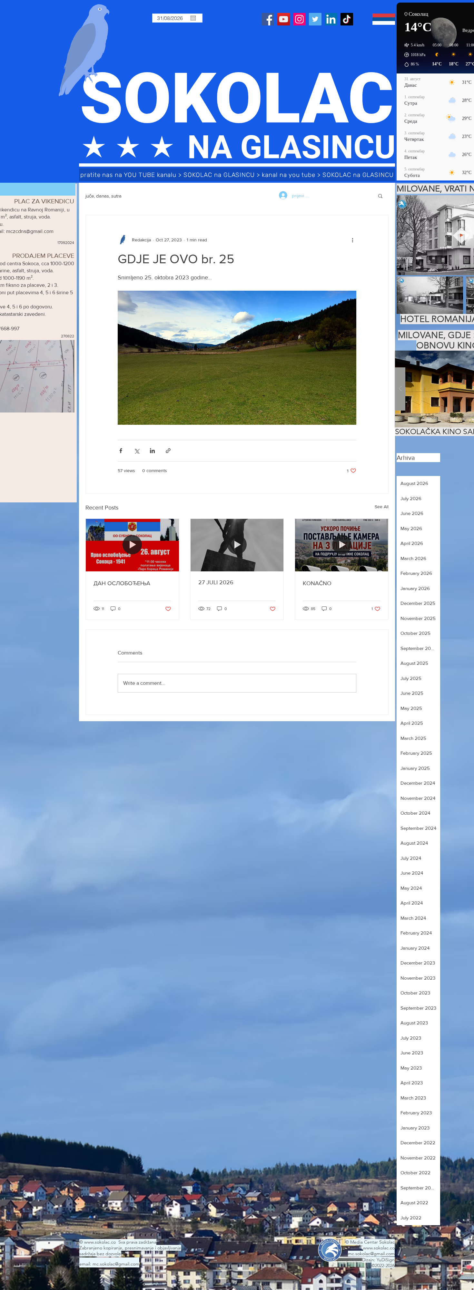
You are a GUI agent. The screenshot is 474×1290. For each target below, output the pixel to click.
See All (382, 506)
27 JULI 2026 (215, 582)
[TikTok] (347, 19)
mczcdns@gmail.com (30, 231)
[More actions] (352, 240)
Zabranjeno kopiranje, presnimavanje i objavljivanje (130, 1248)
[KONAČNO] (341, 545)
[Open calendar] (193, 18)
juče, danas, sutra (103, 196)
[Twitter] (315, 19)
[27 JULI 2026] (237, 545)
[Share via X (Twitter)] (136, 451)
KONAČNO (317, 583)
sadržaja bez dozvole (100, 1253)
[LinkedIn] (331, 19)
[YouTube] (283, 19)
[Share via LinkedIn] (152, 451)
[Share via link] (168, 451)
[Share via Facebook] (121, 451)
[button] (380, 195)
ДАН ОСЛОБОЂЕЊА (122, 583)
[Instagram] (299, 19)
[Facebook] (268, 19)
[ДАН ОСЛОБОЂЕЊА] (132, 545)
